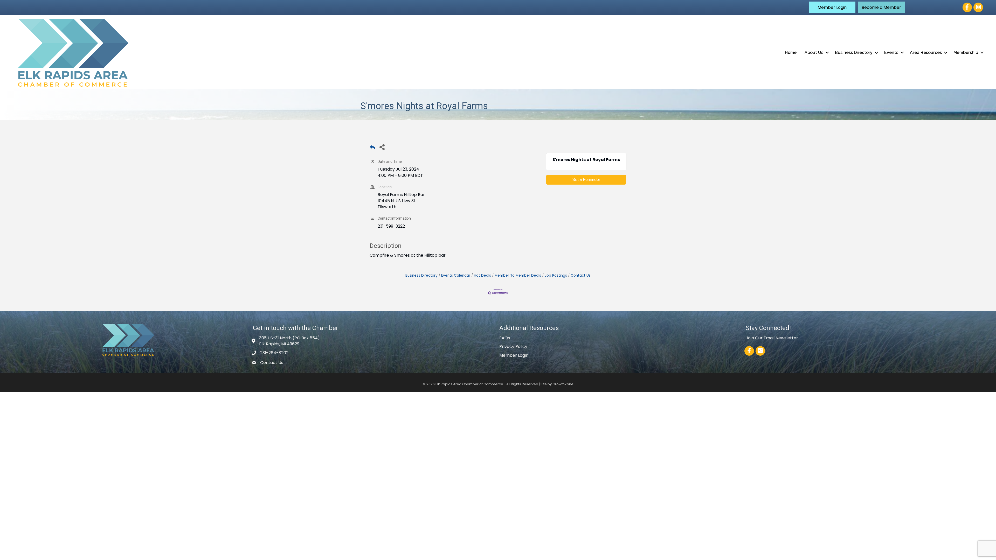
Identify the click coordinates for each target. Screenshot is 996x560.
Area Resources (926, 52)
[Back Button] (372, 148)
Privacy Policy (513, 346)
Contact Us (581, 275)
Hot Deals (482, 275)
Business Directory (854, 52)
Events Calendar (455, 275)
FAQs (504, 338)
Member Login (513, 355)
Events (891, 52)
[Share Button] (382, 147)
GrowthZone (562, 384)
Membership (965, 52)
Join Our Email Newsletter (772, 338)
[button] (832, 7)
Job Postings (556, 275)
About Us (814, 52)
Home (791, 52)
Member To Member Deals (518, 275)
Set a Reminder (586, 179)
